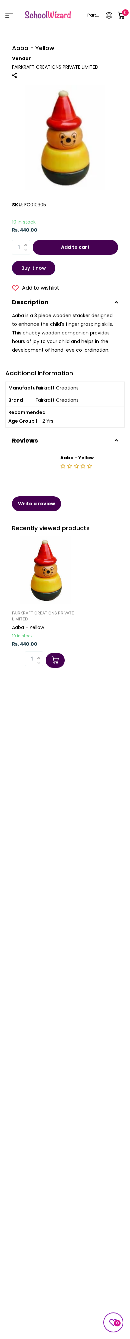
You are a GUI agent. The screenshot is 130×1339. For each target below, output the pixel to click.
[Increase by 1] (27, 241)
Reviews (25, 440)
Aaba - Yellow (28, 627)
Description (30, 302)
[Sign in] (109, 15)
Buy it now (33, 268)
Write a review (36, 503)
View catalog (9, 15)
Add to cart (75, 247)
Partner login (93, 15)
